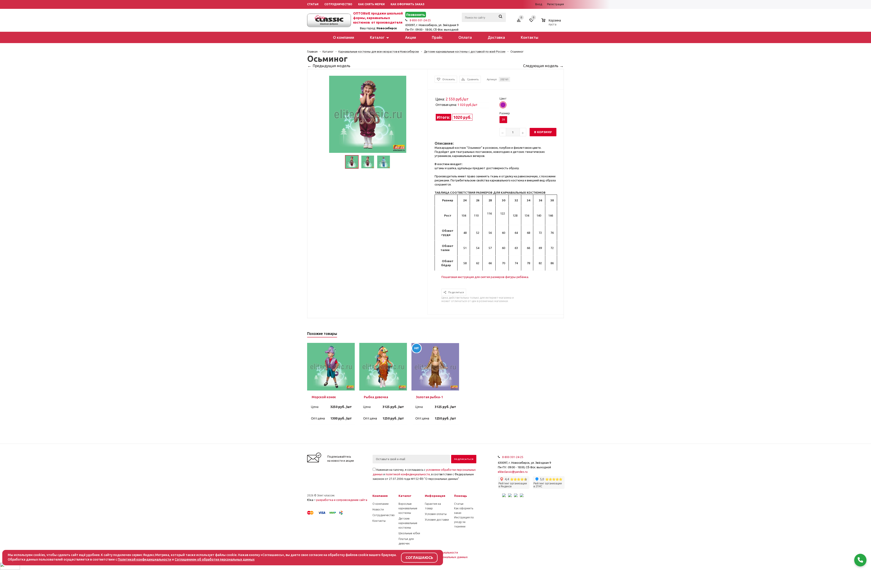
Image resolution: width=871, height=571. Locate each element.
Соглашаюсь (419, 558)
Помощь (460, 495)
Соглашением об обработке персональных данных (214, 559)
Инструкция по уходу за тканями (464, 522)
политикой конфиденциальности (408, 474)
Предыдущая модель (331, 66)
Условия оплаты (436, 513)
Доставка (496, 37)
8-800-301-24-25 (420, 20)
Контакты (529, 37)
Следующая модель (540, 66)
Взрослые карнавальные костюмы (408, 508)
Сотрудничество (383, 515)
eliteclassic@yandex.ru (513, 471)
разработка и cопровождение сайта (341, 499)
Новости (378, 509)
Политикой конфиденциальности (144, 559)
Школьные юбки (409, 533)
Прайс (437, 37)
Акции (410, 37)
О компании (343, 37)
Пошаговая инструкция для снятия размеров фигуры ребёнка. (485, 276)
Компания (380, 495)
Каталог (377, 37)
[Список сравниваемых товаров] (519, 22)
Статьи (458, 503)
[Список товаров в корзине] (551, 24)
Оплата (465, 37)
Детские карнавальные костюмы (408, 523)
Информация (435, 495)
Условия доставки (437, 519)
